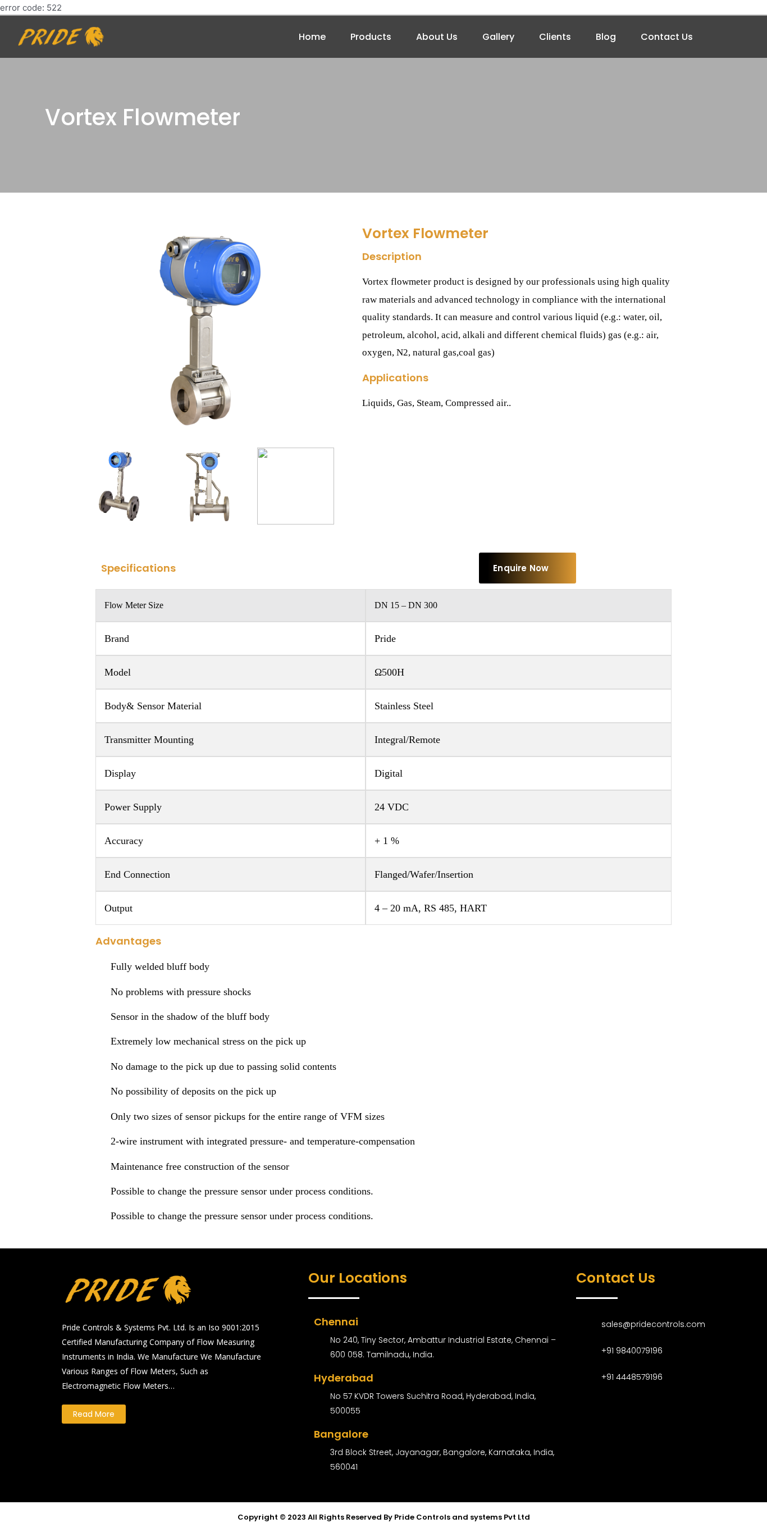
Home (312, 36)
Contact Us (667, 36)
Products (370, 36)
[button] (527, 568)
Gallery (498, 36)
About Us (437, 36)
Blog (606, 36)
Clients (555, 36)
